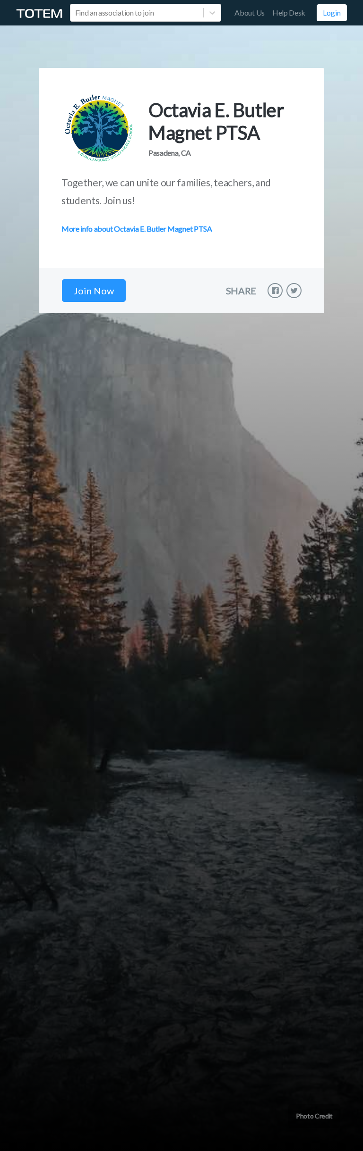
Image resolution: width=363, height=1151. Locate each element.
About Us (249, 12)
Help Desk (288, 12)
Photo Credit (314, 1116)
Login (332, 12)
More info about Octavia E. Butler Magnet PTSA (136, 228)
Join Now (94, 290)
